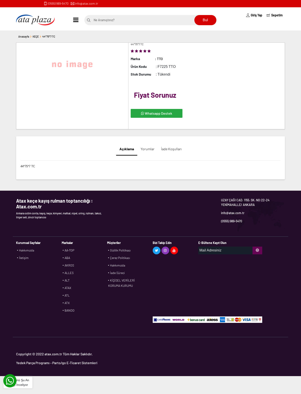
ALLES (69, 273)
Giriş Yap (256, 15)
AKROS (69, 265)
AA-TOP (69, 250)
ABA (67, 258)
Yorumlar (147, 149)
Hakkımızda (26, 250)
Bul (205, 20)
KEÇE (36, 36)
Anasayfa (23, 36)
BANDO (69, 310)
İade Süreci (117, 273)
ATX (67, 303)
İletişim (24, 258)
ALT (67, 280)
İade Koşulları (171, 149)
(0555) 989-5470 (58, 3)
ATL (67, 295)
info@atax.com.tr (86, 3)
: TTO (159, 59)
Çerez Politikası (120, 258)
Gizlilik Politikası (120, 250)
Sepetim (277, 15)
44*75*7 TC (48, 36)
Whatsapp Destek (158, 113)
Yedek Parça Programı (33, 363)
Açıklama (126, 149)
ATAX (68, 288)
